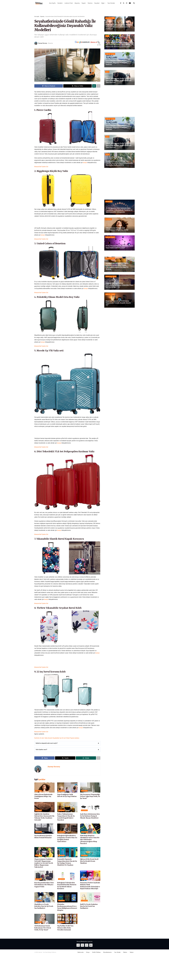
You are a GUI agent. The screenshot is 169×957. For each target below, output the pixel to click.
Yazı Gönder (111, 3)
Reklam (125, 952)
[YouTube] (130, 3)
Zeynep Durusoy (42, 43)
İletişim (132, 952)
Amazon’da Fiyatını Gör (41, 166)
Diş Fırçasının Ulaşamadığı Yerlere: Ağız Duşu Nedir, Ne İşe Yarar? (90, 796)
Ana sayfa (36, 16)
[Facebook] (120, 3)
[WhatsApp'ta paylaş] (94, 86)
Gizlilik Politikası (96, 952)
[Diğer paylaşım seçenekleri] (98, 86)
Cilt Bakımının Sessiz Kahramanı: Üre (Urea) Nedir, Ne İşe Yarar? (42, 928)
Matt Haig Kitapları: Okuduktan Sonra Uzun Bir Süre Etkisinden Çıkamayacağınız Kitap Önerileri (89, 839)
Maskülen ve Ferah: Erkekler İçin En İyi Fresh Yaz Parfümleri (43, 906)
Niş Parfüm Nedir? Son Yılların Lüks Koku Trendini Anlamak (65, 928)
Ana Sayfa (52, 3)
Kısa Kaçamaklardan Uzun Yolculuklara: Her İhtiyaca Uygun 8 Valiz (44, 884)
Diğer (102, 3)
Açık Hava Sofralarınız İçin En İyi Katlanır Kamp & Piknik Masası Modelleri (90, 816)
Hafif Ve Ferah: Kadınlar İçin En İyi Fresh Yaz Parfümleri (89, 906)
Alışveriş (77, 3)
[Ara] (134, 3)
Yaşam (84, 3)
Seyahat (96, 3)
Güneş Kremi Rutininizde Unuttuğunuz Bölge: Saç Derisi (43, 796)
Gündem (60, 3)
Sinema (90, 3)
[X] (123, 3)
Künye (87, 952)
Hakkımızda (80, 952)
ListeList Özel (69, 3)
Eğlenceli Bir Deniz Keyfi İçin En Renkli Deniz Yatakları (89, 861)
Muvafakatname (107, 952)
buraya (85, 162)
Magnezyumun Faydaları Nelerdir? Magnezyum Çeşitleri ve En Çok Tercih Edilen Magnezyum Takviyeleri (43, 863)
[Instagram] (126, 3)
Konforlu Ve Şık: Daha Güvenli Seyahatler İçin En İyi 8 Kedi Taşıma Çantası (56, 738)
